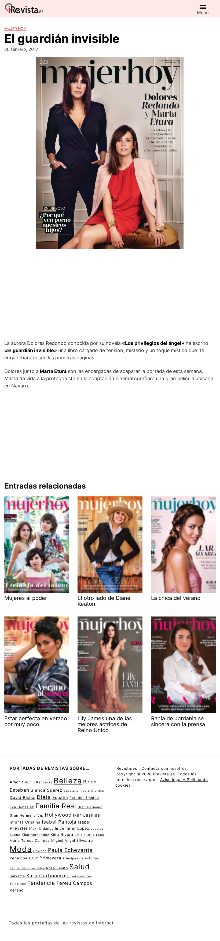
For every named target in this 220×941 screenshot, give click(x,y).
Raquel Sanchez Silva (27, 868)
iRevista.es (126, 768)
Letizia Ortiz (85, 835)
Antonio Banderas (36, 782)
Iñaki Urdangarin (43, 828)
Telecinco (18, 884)
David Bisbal (22, 797)
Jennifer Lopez (74, 828)
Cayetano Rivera (77, 791)
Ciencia (97, 791)
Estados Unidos (84, 798)
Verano (17, 890)
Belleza (68, 780)
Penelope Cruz (24, 858)
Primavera (50, 857)
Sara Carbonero (45, 875)
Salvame (17, 876)
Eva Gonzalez (22, 807)
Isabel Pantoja (59, 822)
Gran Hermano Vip (26, 815)
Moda (21, 849)
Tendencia (41, 883)
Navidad (40, 851)
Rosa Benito (57, 868)
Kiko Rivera (61, 834)
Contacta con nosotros (164, 768)
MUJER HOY (15, 28)
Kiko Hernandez (35, 835)
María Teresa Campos (30, 841)
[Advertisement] (110, 295)
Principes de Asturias (81, 858)
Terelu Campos (74, 883)
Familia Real (55, 806)
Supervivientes (79, 876)
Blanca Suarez (46, 790)
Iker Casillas (86, 815)
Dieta (44, 797)
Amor (15, 782)
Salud (79, 866)
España (60, 797)
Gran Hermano (90, 807)
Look (100, 835)
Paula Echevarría (70, 850)
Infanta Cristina (25, 822)
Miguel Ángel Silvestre (72, 841)
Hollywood (58, 815)
